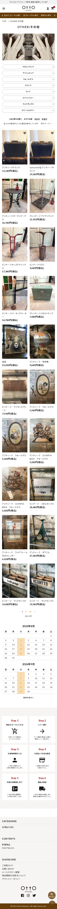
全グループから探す (30, 15)
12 (30, 611)
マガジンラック (28, 67)
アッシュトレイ (28, 73)
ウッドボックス (28, 104)
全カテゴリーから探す (12, 15)
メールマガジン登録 (10, 872)
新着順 (44, 119)
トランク (28, 85)
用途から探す (46, 15)
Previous (2, 15)
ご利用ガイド (7, 865)
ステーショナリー (28, 110)
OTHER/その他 (17, 21)
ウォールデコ (28, 79)
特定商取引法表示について (14, 875)
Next (54, 15)
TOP (4, 21)
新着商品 (6, 844)
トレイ (28, 91)
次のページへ (46, 124)
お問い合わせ (8, 869)
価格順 (37, 119)
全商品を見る (8, 827)
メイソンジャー (28, 98)
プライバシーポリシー (11, 879)
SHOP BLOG (8, 848)
